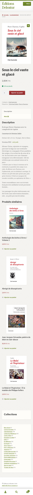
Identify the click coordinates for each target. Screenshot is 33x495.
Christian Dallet (13, 104)
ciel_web (15, 142)
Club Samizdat (14, 15)
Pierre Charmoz (23, 104)
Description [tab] (8, 111)
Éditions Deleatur (8, 6)
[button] (28, 25)
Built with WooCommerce (10, 485)
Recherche (16, 492)
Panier (25, 490)
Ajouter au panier (17, 93)
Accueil (6, 15)
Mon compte (5, 492)
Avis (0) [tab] (6, 116)
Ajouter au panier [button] (10, 249)
